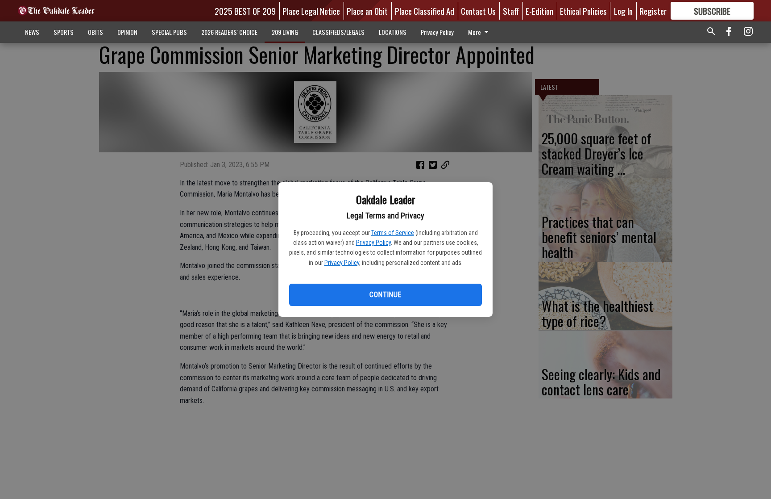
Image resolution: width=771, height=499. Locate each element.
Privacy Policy (373, 242)
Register (653, 11)
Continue (385, 294)
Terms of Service (392, 232)
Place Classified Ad (424, 11)
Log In (623, 11)
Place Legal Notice (311, 11)
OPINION (127, 32)
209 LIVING (285, 32)
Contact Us (478, 11)
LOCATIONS (392, 32)
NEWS (32, 32)
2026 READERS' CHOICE (229, 32)
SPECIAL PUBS (169, 32)
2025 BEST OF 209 (245, 11)
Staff (511, 11)
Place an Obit (367, 11)
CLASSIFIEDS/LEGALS (338, 32)
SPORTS (64, 32)
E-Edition (539, 11)
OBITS (95, 32)
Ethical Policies (583, 11)
